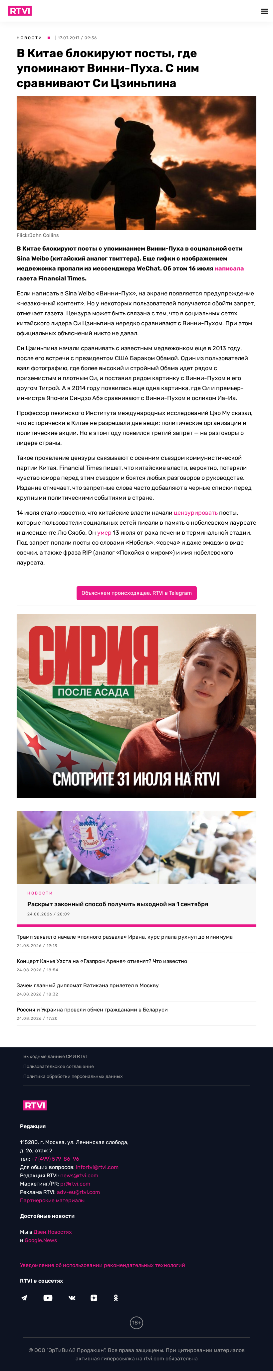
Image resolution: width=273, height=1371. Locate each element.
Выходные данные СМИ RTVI (55, 1056)
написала (229, 268)
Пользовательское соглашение (58, 1066)
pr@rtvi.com (75, 1184)
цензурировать (196, 512)
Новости (30, 38)
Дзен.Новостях (53, 1232)
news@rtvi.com (79, 1175)
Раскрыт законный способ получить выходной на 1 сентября (117, 904)
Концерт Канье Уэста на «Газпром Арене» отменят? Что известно (102, 961)
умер (104, 532)
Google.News (41, 1240)
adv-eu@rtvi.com (78, 1192)
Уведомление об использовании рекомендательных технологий (102, 1265)
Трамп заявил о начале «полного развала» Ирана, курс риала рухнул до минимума (125, 937)
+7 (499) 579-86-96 (55, 1159)
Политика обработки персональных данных (73, 1076)
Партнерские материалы (52, 1200)
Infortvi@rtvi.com (97, 1167)
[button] (265, 10)
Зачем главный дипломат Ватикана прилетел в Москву (88, 985)
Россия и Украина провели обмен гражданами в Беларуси (92, 1009)
